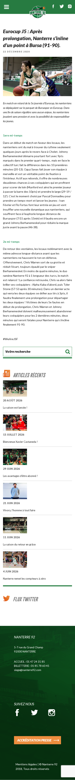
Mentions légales (26, 764)
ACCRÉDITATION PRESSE (34, 740)
